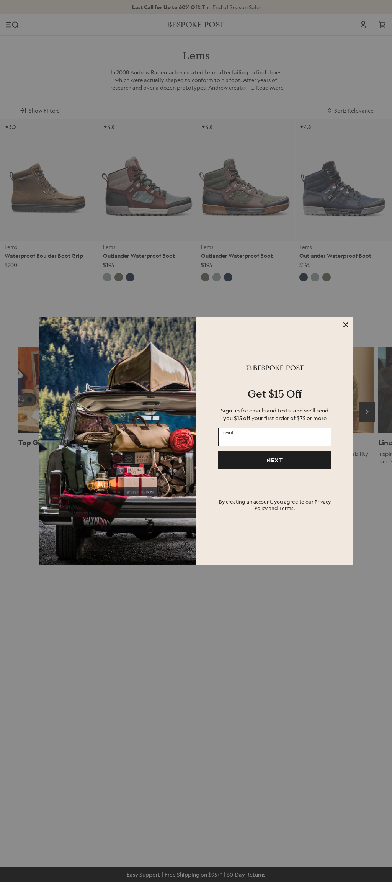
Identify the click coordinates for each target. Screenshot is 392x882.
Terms (286, 508)
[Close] (345, 324)
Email (228, 432)
